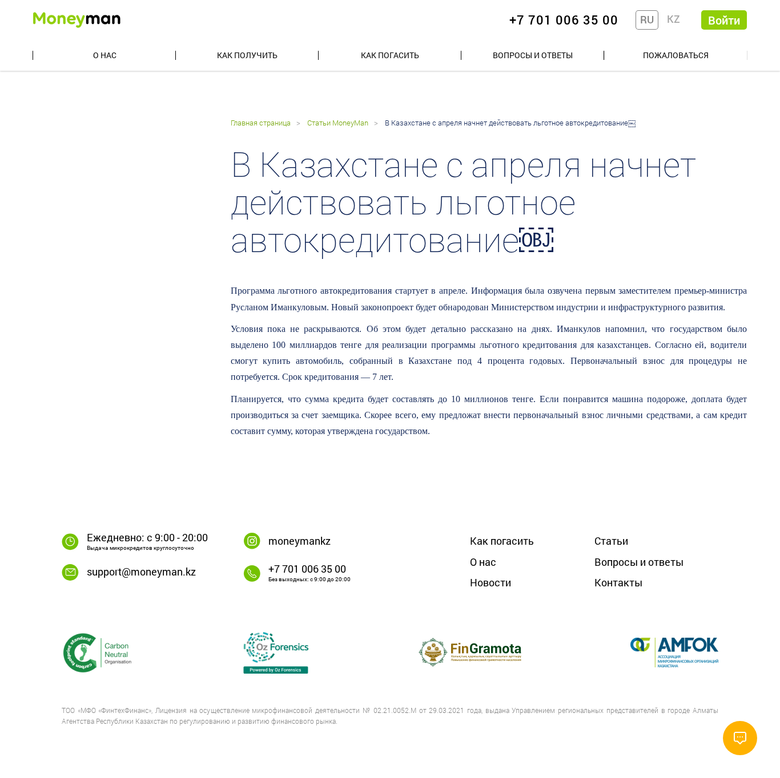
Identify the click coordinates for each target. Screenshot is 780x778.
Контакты (618, 582)
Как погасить (390, 55)
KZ (673, 19)
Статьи (611, 541)
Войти (724, 20)
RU (647, 19)
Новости (490, 582)
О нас (104, 55)
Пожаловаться (676, 55)
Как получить (247, 55)
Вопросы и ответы (533, 55)
